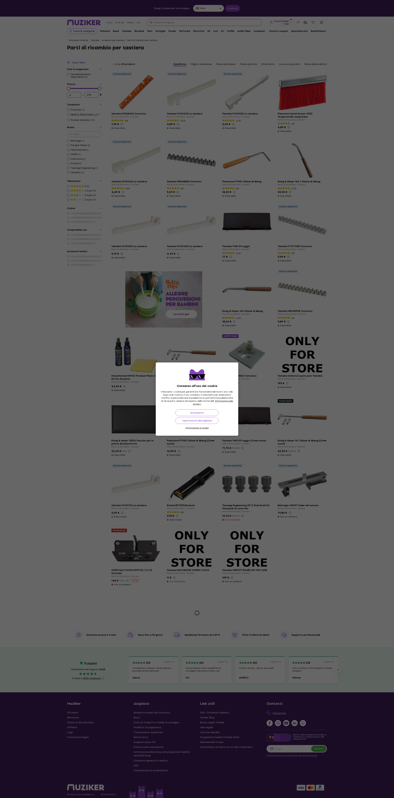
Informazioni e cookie (197, 428)
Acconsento (197, 413)
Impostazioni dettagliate (197, 420)
